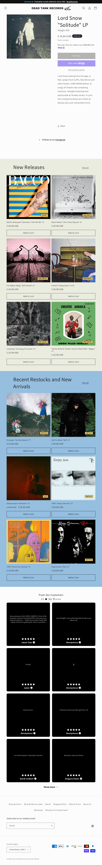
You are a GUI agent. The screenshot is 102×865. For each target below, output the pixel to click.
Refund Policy (75, 804)
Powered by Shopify (32, 859)
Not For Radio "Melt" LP (61, 440)
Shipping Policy (60, 804)
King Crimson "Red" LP (60, 567)
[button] (5, 8)
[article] (28, 624)
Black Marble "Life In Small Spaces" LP (67, 222)
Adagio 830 (63, 30)
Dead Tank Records (18, 859)
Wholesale (38, 810)
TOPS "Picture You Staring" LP (18, 567)
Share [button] (62, 126)
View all (85, 167)
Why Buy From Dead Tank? (56, 810)
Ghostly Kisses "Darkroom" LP (18, 503)
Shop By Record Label (33, 804)
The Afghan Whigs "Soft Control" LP (21, 286)
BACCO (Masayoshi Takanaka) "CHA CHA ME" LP (25, 222)
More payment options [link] (76, 70)
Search (48, 804)
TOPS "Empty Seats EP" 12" (62, 503)
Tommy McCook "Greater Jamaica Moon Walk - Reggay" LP (73, 350)
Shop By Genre (15, 804)
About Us (87, 804)
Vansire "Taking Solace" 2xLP (63, 286)
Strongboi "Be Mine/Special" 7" (19, 440)
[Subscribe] (51, 826)
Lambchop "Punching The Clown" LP (21, 349)
